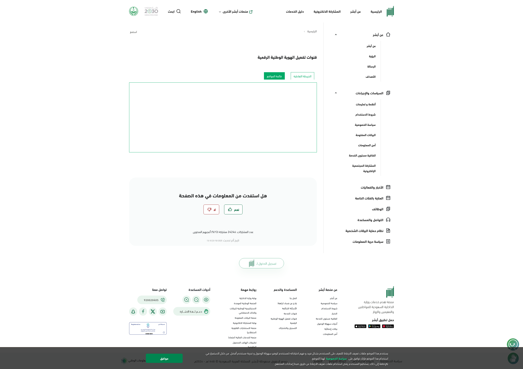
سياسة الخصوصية (329, 303)
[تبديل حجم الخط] (196, 299)
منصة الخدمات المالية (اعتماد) (242, 337)
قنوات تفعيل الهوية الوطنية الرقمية (287, 57)
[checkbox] (233, 209)
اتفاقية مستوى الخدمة (326, 318)
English (196, 11)
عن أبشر (355, 11)
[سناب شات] (133, 311)
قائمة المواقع (274, 76)
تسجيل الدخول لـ (266, 263)
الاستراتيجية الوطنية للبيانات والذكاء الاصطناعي (243, 310)
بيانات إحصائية (330, 328)
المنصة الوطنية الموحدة (245, 303)
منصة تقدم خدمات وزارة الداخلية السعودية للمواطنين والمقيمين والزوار (376, 306)
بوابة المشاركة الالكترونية (244, 322)
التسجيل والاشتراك (288, 327)
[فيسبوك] (143, 311)
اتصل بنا (293, 298)
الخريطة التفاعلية (302, 76)
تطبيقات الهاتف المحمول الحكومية (244, 344)
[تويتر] (152, 311)
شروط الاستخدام (329, 308)
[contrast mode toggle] (206, 299)
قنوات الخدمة (290, 313)
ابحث (171, 11)
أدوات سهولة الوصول (327, 323)
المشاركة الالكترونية (327, 11)
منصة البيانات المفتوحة (245, 317)
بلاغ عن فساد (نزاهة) (287, 303)
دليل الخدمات (295, 11)
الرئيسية (376, 11)
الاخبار (334, 313)
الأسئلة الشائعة (289, 308)
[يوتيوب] (162, 311)
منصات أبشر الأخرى (235, 11)
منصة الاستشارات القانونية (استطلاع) (243, 329)
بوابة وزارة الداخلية (247, 298)
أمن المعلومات (330, 333)
